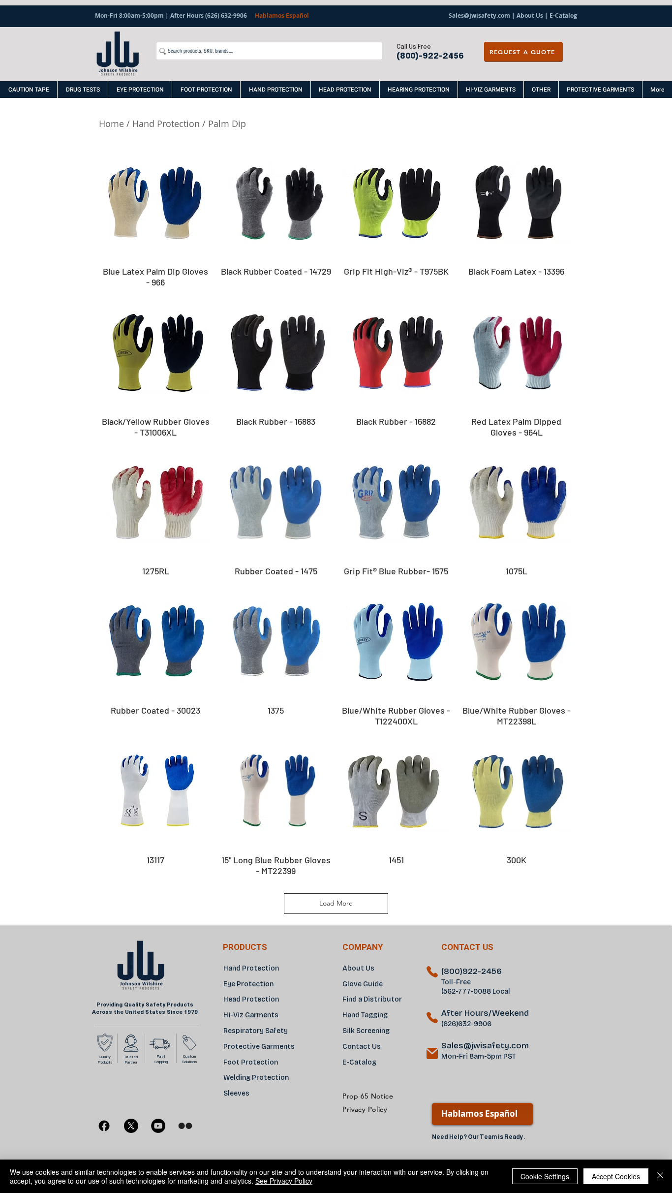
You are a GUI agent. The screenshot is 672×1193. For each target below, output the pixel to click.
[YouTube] (158, 1126)
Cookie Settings (544, 1176)
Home (111, 123)
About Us (530, 15)
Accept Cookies (616, 1176)
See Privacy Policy (283, 1181)
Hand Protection (166, 123)
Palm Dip (228, 123)
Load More (336, 903)
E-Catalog (562, 15)
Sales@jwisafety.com (479, 15)
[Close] (660, 1176)
